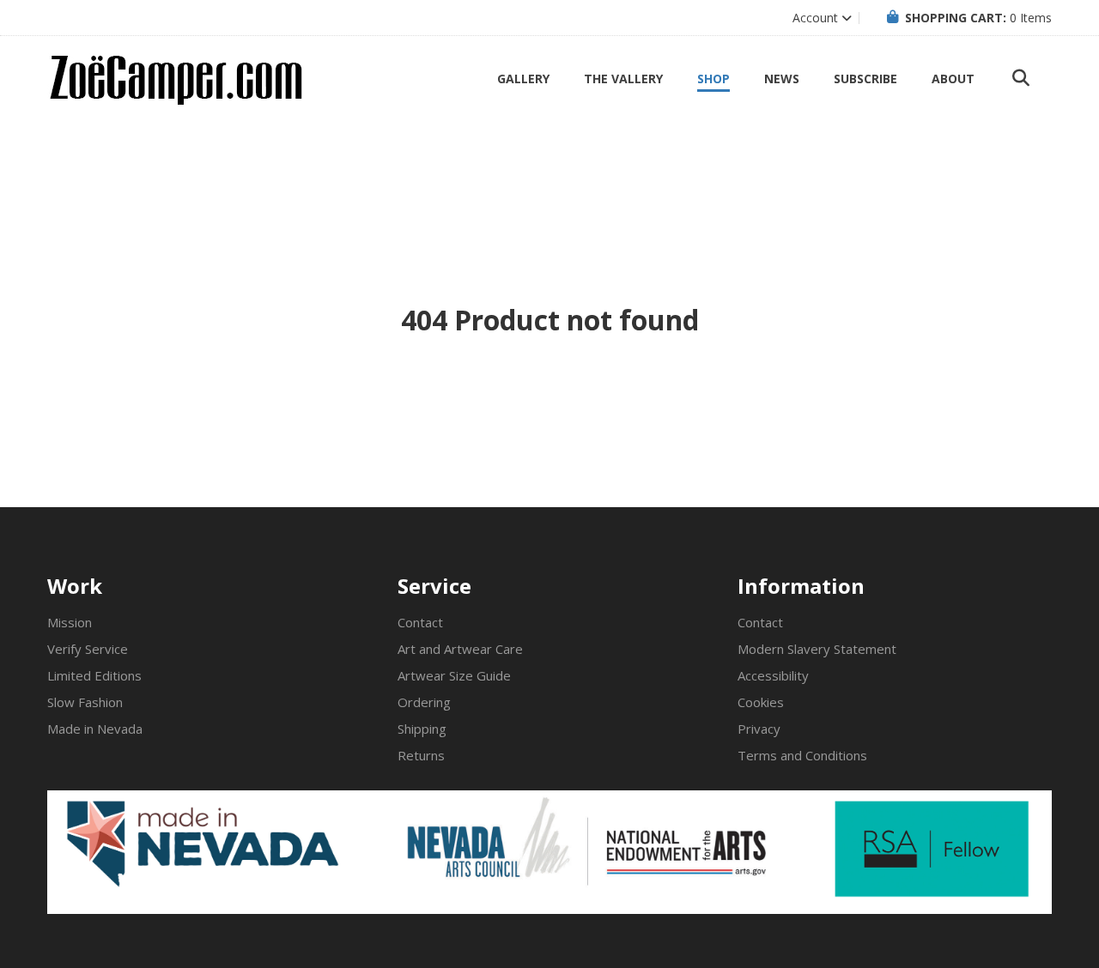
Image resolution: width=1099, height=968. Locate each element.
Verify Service (87, 648)
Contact (420, 622)
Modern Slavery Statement (817, 648)
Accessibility (773, 675)
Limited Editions (94, 675)
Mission (69, 622)
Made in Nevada (95, 728)
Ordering (424, 702)
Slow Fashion (85, 702)
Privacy (759, 728)
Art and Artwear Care (460, 648)
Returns (421, 755)
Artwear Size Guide (454, 675)
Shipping (422, 728)
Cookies (761, 702)
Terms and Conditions (802, 755)
